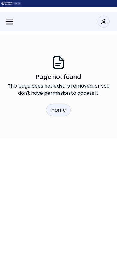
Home (58, 109)
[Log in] (104, 22)
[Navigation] (9, 21)
